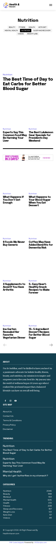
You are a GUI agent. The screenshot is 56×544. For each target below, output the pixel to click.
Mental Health (11, 30)
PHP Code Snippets (16, 542)
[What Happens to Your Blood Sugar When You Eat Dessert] (41, 178)
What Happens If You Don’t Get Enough (13, 200)
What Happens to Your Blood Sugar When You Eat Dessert (40, 201)
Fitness (22, 27)
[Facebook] (5, 400)
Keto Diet (42, 27)
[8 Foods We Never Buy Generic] (15, 223)
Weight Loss (32, 34)
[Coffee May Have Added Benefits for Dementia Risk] (41, 223)
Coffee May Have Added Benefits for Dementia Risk (41, 245)
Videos (21, 34)
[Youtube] (15, 400)
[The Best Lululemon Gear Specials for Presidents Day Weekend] (41, 110)
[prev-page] (5, 345)
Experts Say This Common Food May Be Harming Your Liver (15, 136)
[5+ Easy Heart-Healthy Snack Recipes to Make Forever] (41, 265)
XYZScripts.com (41, 542)
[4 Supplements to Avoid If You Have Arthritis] (15, 265)
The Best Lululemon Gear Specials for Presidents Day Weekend (41, 136)
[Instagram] (10, 400)
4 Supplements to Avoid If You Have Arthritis (14, 287)
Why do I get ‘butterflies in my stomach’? (25, 476)
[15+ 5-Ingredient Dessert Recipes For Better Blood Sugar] (41, 310)
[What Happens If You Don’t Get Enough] (15, 178)
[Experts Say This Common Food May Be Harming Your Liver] (15, 110)
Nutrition (25, 30)
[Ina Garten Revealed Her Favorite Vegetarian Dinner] (15, 310)
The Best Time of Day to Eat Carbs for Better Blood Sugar (28, 84)
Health (32, 27)
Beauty (12, 27)
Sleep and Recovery (42, 30)
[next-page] (51, 345)
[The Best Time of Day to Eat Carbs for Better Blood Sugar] (28, 55)
